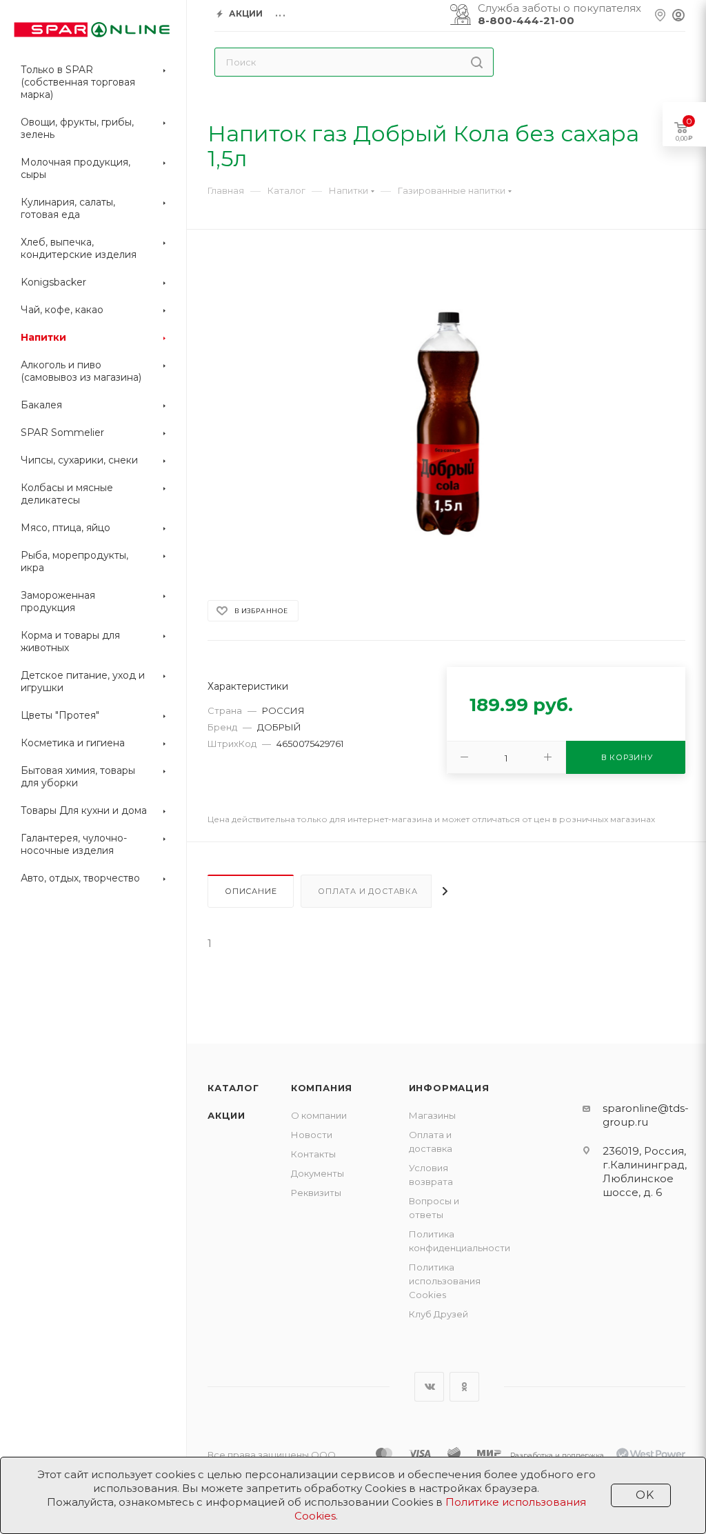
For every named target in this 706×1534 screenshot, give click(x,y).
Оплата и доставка (368, 891)
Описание (250, 891)
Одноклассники (464, 1387)
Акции (226, 1115)
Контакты (313, 1153)
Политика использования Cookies (445, 1281)
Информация (449, 1087)
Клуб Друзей (438, 1313)
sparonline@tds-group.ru (646, 1115)
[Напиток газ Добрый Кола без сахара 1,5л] (446, 425)
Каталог (233, 1087)
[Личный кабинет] (678, 15)
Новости (311, 1134)
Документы (317, 1173)
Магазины (432, 1115)
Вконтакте (429, 1387)
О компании (319, 1115)
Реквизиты (316, 1192)
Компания (321, 1087)
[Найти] (477, 62)
